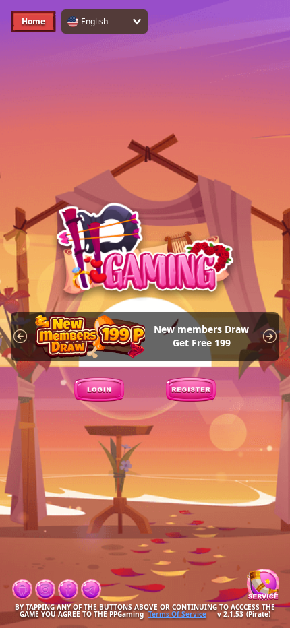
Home (33, 21)
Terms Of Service (177, 613)
